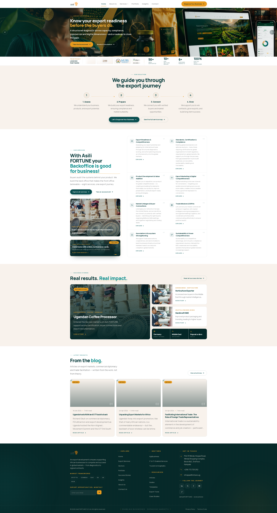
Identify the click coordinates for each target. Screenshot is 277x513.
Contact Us (122, 489)
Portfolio (135, 4)
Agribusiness (154, 456)
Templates (153, 487)
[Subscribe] (99, 492)
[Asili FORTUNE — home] (74, 4)
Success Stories (124, 475)
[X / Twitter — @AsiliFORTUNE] (187, 486)
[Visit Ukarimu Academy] (119, 61)
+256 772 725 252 (191, 469)
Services (123, 4)
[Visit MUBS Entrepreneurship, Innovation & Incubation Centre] (102, 61)
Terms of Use (202, 509)
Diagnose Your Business (193, 4)
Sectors (121, 466)
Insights (145, 4)
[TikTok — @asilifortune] (181, 491)
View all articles (196, 373)
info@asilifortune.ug (192, 475)
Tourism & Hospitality (157, 466)
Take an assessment (103, 192)
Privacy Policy (190, 509)
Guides (152, 482)
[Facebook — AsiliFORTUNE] (193, 486)
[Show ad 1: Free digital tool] (113, 254)
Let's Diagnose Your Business (123, 119)
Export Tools (154, 492)
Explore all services (80, 192)
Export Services (124, 461)
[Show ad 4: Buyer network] (118, 254)
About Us (113, 4)
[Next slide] (272, 32)
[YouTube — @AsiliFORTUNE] (199, 486)
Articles (152, 478)
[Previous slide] (5, 32)
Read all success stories (193, 278)
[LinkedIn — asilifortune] (181, 486)
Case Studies (154, 496)
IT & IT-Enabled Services (158, 461)
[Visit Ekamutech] (137, 61)
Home (103, 4)
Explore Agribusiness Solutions (84, 43)
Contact (155, 4)
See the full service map (153, 119)
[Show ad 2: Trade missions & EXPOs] (114, 254)
